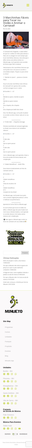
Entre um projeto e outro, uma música (14, 261)
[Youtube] (19, 428)
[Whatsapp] (16, 374)
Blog (6, 356)
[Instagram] (12, 374)
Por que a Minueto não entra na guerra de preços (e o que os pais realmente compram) (15, 268)
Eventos (8, 351)
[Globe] (4, 374)
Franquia (8, 341)
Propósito (8, 346)
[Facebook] (8, 374)
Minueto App (9, 361)
